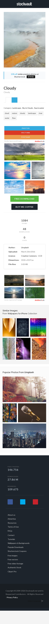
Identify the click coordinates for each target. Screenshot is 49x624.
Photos (25, 128)
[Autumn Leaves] (24, 389)
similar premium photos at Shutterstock (25, 75)
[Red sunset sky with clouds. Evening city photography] (35, 187)
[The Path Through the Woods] (10, 412)
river (40, 113)
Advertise (12, 519)
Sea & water (39, 108)
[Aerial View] (9, 349)
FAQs (10, 531)
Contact (11, 535)
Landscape (16, 108)
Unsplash (25, 247)
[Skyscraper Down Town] (24, 436)
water (7, 118)
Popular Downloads (16, 547)
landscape (32, 113)
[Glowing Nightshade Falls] (23, 349)
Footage (25, 137)
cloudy (22, 113)
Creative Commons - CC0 (31, 256)
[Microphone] (32, 412)
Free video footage (15, 563)
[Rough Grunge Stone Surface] (23, 327)
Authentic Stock (14, 567)
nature (14, 113)
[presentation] (8, 100)
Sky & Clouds (27, 108)
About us (11, 515)
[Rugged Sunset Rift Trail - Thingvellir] (39, 349)
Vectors (25, 133)
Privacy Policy (12, 597)
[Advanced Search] (44, 3)
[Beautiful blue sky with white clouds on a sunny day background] (14, 187)
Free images (13, 555)
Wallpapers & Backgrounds (19, 543)
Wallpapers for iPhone (17, 314)
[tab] (9, 100)
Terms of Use (13, 527)
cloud (7, 113)
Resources (12, 523)
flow (14, 118)
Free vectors (13, 559)
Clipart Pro (12, 571)
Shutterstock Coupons (17, 551)
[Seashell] (9, 327)
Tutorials (11, 539)
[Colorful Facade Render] (38, 327)
